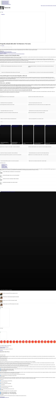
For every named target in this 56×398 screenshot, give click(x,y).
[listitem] (1, 342)
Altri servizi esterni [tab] (2, 376)
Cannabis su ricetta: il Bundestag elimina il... (44, 5)
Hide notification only (6, 397)
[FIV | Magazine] (5, 9)
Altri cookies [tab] (1, 389)
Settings (2, 350)
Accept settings (2, 397)
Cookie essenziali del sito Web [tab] (3, 360)
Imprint (5, 345)
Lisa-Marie (2, 45)
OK (0, 350)
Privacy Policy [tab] (2, 394)
